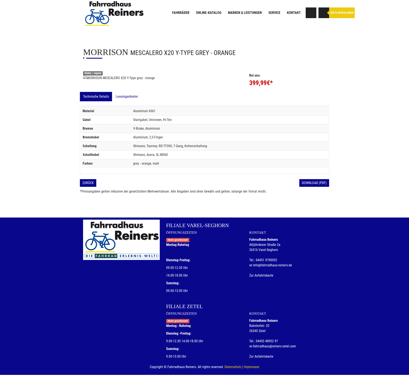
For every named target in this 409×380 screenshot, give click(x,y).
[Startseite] (114, 13)
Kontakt (294, 13)
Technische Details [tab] (96, 96)
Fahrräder (180, 13)
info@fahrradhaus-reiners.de (272, 265)
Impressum (251, 367)
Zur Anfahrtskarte (261, 275)
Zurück (88, 183)
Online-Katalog (208, 13)
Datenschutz (233, 367)
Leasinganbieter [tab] (127, 96)
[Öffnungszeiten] (323, 12)
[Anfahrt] (311, 12)
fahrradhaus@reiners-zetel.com (274, 346)
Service (274, 13)
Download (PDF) (314, 183)
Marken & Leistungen (245, 13)
